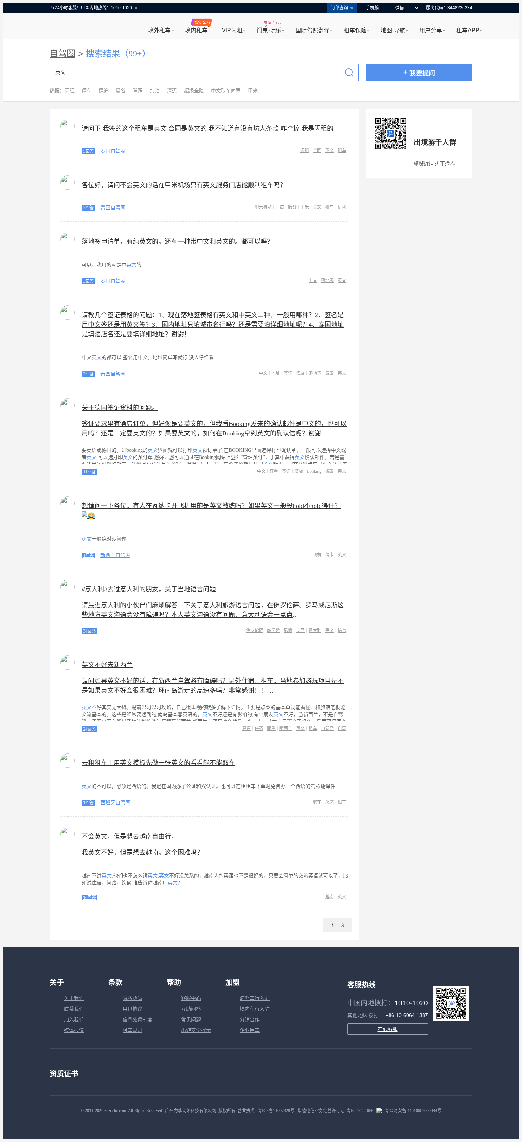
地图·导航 (393, 30)
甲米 (253, 90)
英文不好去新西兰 (107, 665)
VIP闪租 (232, 30)
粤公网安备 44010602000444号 (413, 1110)
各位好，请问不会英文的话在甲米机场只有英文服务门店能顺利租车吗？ (184, 185)
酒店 (300, 373)
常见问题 (191, 1019)
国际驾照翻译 (312, 30)
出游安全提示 (196, 1030)
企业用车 (250, 1030)
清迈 (172, 90)
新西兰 (285, 728)
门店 (280, 207)
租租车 (59, 26)
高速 (246, 728)
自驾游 (327, 728)
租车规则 (132, 1030)
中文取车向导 (226, 90)
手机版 (372, 7)
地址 (275, 373)
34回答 (89, 631)
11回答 (89, 472)
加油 (155, 90)
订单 (274, 471)
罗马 (300, 630)
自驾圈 (62, 53)
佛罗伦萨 (254, 630)
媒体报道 (74, 1030)
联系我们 (74, 1009)
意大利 (315, 630)
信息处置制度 (137, 1019)
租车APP (467, 30)
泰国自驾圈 (112, 151)
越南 (329, 897)
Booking (314, 471)
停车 (87, 90)
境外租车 (159, 30)
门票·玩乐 (269, 30)
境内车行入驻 (255, 1009)
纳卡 (329, 555)
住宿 (259, 728)
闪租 (70, 90)
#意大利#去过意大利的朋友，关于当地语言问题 (149, 589)
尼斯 (288, 630)
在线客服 (388, 1029)
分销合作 (250, 1019)
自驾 (342, 728)
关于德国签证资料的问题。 (120, 407)
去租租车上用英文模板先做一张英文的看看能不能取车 (158, 763)
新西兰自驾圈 (115, 555)
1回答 (88, 555)
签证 (288, 373)
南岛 (271, 728)
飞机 (317, 555)
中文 (313, 280)
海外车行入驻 (255, 998)
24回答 (89, 729)
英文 (329, 150)
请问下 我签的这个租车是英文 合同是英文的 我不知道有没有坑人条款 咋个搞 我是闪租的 (207, 128)
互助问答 (191, 1009)
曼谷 (121, 90)
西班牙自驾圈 (115, 802)
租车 (342, 150)
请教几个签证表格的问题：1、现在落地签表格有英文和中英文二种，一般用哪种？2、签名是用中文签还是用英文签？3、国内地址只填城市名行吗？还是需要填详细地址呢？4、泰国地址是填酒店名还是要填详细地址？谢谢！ (213, 325)
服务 (292, 207)
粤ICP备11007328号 (276, 1110)
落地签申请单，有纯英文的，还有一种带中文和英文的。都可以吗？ (177, 241)
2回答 (88, 207)
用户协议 (132, 1009)
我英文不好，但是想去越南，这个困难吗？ (142, 852)
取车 (317, 802)
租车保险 (355, 30)
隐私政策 (132, 998)
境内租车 (196, 30)
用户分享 (430, 30)
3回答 (88, 281)
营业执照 (246, 1110)
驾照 (138, 90)
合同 (317, 150)
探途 (104, 90)
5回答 (88, 151)
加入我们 (74, 1019)
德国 (329, 471)
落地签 (327, 280)
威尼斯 (273, 630)
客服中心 (191, 998)
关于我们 (74, 998)
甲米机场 (263, 207)
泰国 (329, 373)
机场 (342, 207)
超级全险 (194, 90)
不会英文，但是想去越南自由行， (130, 836)
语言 (342, 630)
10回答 (89, 897)
